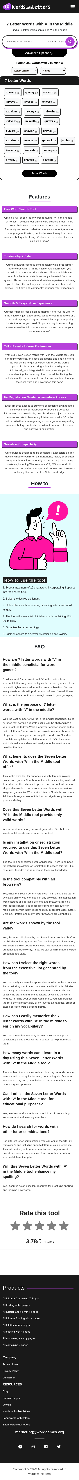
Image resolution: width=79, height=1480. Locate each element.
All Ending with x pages (16, 1305)
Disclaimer (9, 1377)
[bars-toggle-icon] (72, 6)
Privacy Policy (11, 1370)
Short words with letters (16, 1424)
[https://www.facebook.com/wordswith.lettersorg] (20, 1446)
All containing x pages (15, 1344)
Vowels (7, 1404)
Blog (5, 1391)
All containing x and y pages (19, 1338)
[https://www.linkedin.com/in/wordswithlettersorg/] (46, 1446)
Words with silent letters (16, 1411)
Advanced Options (37, 53)
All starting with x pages (16, 1331)
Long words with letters (16, 1417)
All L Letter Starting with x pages (21, 1318)
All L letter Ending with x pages (20, 1311)
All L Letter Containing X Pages (21, 1298)
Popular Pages (11, 1398)
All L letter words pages (16, 1325)
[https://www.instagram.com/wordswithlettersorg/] (33, 1446)
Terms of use (10, 1364)
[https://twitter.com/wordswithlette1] (59, 1446)
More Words (39, 173)
